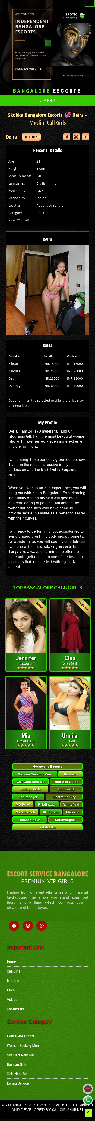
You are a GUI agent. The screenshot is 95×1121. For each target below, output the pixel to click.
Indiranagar (28, 797)
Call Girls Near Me (31, 782)
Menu (47, 100)
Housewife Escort (20, 1036)
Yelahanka (47, 827)
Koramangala (65, 820)
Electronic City (64, 797)
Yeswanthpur (29, 820)
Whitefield (71, 804)
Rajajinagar (47, 804)
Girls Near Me (17, 1074)
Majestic (72, 812)
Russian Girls (17, 1064)
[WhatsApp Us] (88, 1100)
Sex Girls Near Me (20, 1055)
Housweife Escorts (47, 766)
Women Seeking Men (34, 774)
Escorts (47, 91)
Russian (70, 774)
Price (11, 990)
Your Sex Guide (66, 782)
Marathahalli (25, 812)
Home (11, 961)
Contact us (15, 1009)
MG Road (23, 804)
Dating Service (18, 1083)
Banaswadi (66, 789)
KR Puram (50, 812)
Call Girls (13, 971)
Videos (12, 999)
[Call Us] (88, 1089)
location (13, 980)
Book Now (31, 137)
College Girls (30, 789)
